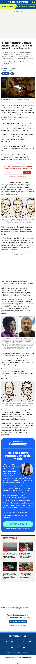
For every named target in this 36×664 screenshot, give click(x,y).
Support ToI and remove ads (27, 6)
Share (6, 73)
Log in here (23, 625)
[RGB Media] (14, 657)
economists (12, 609)
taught (6, 146)
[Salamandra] (27, 657)
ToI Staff (5, 68)
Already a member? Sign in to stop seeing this (18, 528)
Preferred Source (8, 63)
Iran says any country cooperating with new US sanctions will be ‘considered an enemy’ (10, 555)
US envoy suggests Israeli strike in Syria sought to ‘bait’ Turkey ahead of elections (25, 555)
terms (25, 176)
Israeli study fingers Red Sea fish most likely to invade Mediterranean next (9, 575)
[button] (33, 2)
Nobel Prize (19, 609)
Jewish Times (11, 607)
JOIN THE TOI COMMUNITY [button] (18, 622)
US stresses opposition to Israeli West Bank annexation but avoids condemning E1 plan (25, 575)
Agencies (13, 68)
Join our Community (8, 6)
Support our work (18, 524)
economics (5, 609)
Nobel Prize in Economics (22, 607)
